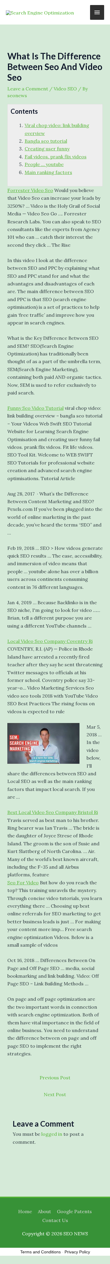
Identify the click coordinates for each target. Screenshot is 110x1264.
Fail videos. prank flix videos (56, 157)
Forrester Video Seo (30, 190)
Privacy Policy (77, 1252)
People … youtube (44, 164)
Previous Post (55, 1078)
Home (25, 1211)
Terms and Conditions (40, 1252)
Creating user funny (47, 149)
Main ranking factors (48, 172)
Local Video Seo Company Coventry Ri (50, 641)
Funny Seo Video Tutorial (35, 408)
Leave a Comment (27, 89)
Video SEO (65, 89)
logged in (51, 1134)
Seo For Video (23, 883)
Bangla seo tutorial (46, 141)
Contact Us (55, 1220)
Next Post (55, 1094)
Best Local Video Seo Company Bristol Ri (52, 812)
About (44, 1211)
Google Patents (74, 1211)
